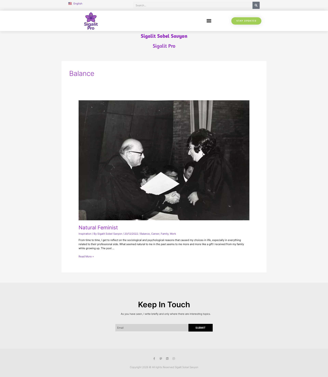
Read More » (86, 256)
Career (155, 233)
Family (164, 233)
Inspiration (85, 233)
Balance (145, 233)
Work (173, 233)
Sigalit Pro (164, 46)
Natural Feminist (98, 227)
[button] (209, 21)
